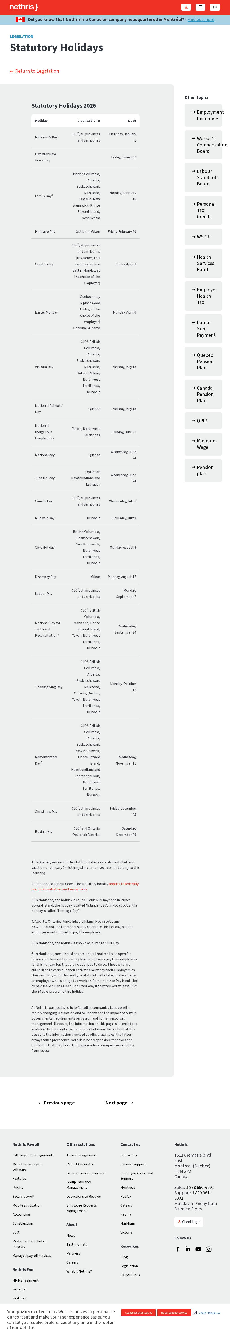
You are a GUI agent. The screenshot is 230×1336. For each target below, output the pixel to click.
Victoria (126, 1232)
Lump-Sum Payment (206, 329)
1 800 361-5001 (192, 1195)
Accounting (21, 1214)
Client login (191, 1221)
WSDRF (204, 236)
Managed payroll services (32, 1255)
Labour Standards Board (207, 177)
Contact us (128, 1155)
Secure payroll (23, 1196)
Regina (125, 1214)
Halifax (125, 1196)
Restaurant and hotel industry (29, 1244)
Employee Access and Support (136, 1176)
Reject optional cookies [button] (174, 1313)
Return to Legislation (37, 71)
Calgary (126, 1205)
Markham (127, 1223)
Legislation (129, 1266)
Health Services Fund (205, 263)
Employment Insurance (209, 115)
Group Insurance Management (79, 1185)
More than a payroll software (28, 1167)
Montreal (127, 1187)
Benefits (19, 1289)
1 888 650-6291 (200, 1187)
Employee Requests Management (81, 1208)
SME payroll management (33, 1155)
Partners (73, 1253)
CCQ (16, 1232)
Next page (116, 1102)
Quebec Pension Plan (205, 361)
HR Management (26, 1280)
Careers (72, 1262)
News (70, 1235)
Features (19, 1178)
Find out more (201, 19)
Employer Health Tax (207, 296)
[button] (207, 1312)
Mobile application (27, 1205)
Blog (124, 1257)
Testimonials (76, 1244)
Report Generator (80, 1164)
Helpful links (130, 1275)
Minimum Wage (207, 444)
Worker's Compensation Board (209, 145)
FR (215, 7)
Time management (81, 1155)
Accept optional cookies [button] (138, 1313)
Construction (23, 1223)
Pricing (18, 1187)
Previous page (59, 1102)
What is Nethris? (79, 1271)
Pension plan (205, 470)
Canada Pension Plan (205, 394)
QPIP (202, 420)
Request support (133, 1164)
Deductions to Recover (83, 1196)
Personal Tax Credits (206, 210)
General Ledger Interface (85, 1173)
